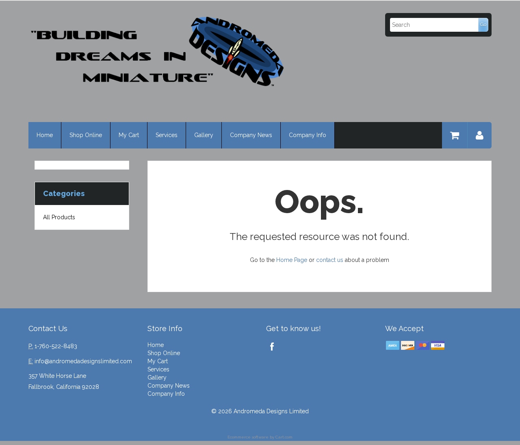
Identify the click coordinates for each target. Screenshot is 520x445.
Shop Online (85, 135)
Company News (251, 135)
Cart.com (283, 437)
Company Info (307, 135)
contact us (329, 260)
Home (45, 135)
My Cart (129, 135)
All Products (59, 217)
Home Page (291, 260)
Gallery (203, 135)
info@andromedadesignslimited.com (83, 361)
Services (167, 135)
